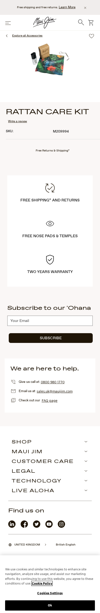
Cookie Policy (42, 583)
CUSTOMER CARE (43, 461)
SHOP (22, 442)
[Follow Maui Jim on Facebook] (24, 526)
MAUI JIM (27, 452)
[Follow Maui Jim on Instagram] (61, 526)
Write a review (17, 121)
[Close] (85, 8)
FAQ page (50, 400)
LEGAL (23, 471)
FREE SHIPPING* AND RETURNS (50, 200)
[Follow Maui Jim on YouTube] (49, 526)
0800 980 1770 (53, 382)
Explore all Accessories (27, 36)
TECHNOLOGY (37, 481)
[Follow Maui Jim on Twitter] (36, 526)
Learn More (67, 7)
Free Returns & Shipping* (52, 151)
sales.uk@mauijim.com (54, 391)
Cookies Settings (50, 593)
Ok (50, 605)
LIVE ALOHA (33, 491)
